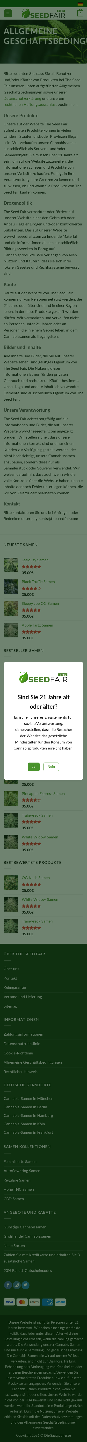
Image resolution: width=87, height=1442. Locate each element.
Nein (51, 767)
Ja (34, 767)
